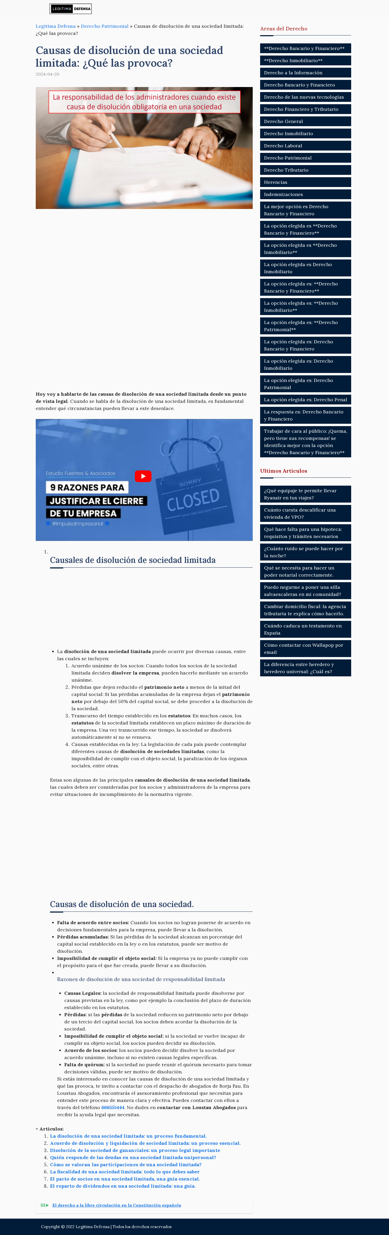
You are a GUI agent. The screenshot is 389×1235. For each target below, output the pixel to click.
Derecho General (283, 121)
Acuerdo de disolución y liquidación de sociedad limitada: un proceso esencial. (145, 1143)
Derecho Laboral (283, 146)
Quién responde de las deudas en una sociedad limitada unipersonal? (133, 1157)
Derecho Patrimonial (105, 26)
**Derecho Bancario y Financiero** (304, 48)
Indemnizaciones (283, 194)
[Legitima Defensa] (71, 8)
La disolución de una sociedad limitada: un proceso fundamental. (128, 1136)
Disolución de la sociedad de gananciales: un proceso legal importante (135, 1150)
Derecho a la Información (293, 73)
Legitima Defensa (56, 26)
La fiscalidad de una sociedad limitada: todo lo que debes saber (125, 1172)
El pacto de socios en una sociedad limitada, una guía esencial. (125, 1179)
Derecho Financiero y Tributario (301, 109)
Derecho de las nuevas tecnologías (304, 97)
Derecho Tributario (286, 170)
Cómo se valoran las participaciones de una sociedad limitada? (126, 1164)
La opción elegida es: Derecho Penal (305, 400)
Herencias (275, 182)
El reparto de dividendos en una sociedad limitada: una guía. (123, 1186)
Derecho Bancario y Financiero (299, 85)
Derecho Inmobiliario (288, 133)
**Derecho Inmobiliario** (293, 60)
